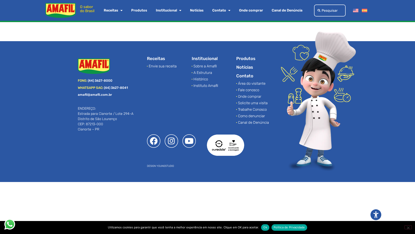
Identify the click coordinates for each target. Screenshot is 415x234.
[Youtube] (189, 141)
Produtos (139, 10)
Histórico (200, 79)
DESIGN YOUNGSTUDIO (160, 165)
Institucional (166, 10)
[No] (408, 227)
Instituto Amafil (205, 85)
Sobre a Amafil (205, 66)
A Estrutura (202, 72)
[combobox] (330, 10)
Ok (265, 227)
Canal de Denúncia (287, 10)
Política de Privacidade (289, 227)
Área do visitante (251, 83)
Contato (219, 10)
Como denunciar (251, 116)
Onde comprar (251, 10)
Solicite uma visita (253, 103)
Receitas (111, 10)
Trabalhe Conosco (252, 109)
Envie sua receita (163, 66)
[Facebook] (153, 141)
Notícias (197, 10)
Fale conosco (248, 90)
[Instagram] (171, 141)
